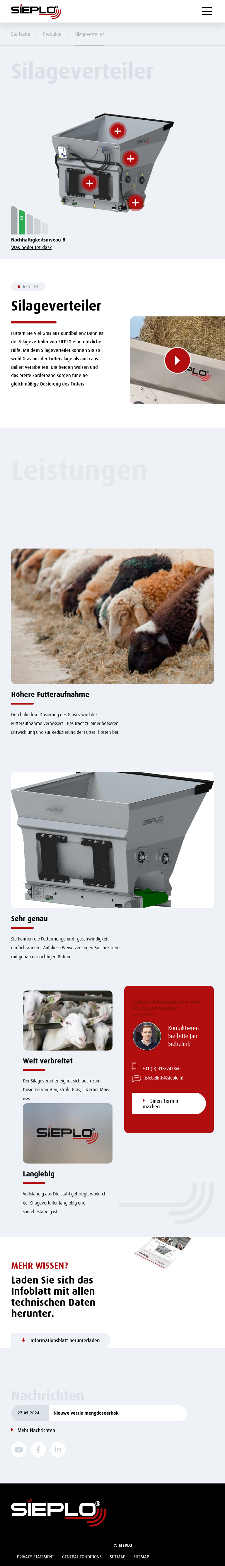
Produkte (52, 34)
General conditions (82, 1557)
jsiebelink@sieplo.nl (164, 1078)
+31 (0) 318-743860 (161, 1068)
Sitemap (117, 1557)
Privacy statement (35, 1557)
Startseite (20, 34)
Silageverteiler (89, 34)
